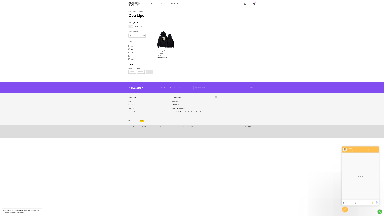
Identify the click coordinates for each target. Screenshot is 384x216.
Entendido (21, 212)
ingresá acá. (186, 127)
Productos (154, 4)
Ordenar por (133, 31)
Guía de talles (175, 4)
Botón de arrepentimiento (196, 127)
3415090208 (175, 105)
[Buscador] (245, 4)
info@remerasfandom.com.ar (180, 108)
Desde (130, 68)
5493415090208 (176, 101)
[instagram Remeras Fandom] (216, 97)
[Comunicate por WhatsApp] (380, 212)
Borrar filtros (138, 26)
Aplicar (149, 72)
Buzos (134, 11)
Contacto (164, 4)
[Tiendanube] (249, 127)
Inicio (146, 4)
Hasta (138, 68)
